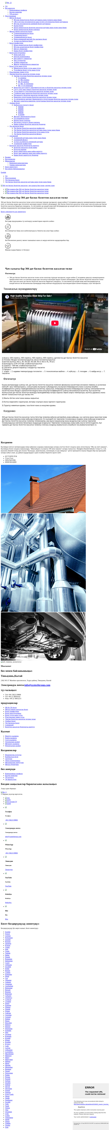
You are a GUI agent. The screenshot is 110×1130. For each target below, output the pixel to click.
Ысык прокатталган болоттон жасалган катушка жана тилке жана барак (40, 27)
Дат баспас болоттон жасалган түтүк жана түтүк (31, 132)
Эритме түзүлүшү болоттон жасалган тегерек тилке (33, 76)
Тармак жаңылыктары (17, 165)
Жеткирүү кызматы (12, 744)
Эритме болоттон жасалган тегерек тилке (24, 74)
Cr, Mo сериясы (23, 80)
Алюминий (13, 136)
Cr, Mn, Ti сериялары (25, 84)
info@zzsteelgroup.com (37, 685)
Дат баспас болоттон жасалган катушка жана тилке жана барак (37, 130)
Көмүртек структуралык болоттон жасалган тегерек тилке (35, 97)
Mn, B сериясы (23, 82)
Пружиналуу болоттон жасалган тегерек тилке (31, 95)
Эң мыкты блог (11, 779)
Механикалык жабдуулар (14, 762)
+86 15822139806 (11, 820)
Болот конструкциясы (17, 53)
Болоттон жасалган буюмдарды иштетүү (24, 145)
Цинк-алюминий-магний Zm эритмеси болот (30, 39)
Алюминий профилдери (23, 144)
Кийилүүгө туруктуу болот (24, 105)
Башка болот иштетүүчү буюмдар (26, 155)
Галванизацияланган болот (24, 33)
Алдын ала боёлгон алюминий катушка (28, 142)
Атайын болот (14, 103)
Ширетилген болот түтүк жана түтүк (27, 68)
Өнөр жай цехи (19, 55)
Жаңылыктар (10, 161)
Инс (6, 919)
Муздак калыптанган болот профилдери (28, 47)
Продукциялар (10, 16)
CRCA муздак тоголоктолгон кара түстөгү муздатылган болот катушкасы (41, 22)
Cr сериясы (22, 78)
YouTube (8, 886)
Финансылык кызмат (13, 746)
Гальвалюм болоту (20, 35)
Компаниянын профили (18, 10)
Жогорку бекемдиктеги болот (24, 116)
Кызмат (8, 157)
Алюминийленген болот (23, 37)
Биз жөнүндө (10, 8)
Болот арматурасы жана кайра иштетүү (28, 151)
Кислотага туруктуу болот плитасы (27, 122)
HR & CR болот (15, 18)
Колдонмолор (10, 159)
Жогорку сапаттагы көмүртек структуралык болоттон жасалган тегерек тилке (42, 101)
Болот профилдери (16, 43)
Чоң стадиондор (20, 60)
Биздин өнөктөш (15, 12)
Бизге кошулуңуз (11, 167)
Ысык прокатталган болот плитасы (27, 29)
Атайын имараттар (21, 62)
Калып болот (18, 26)
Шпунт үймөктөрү (20, 49)
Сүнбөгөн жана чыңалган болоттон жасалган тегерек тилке (36, 93)
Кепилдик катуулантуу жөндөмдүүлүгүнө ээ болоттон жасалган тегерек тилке (42, 87)
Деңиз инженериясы (12, 761)
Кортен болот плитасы (22, 120)
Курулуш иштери (20, 149)
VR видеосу (13, 14)
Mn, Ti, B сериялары (25, 86)
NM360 (20, 107)
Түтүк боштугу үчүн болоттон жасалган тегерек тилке (34, 91)
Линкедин (9, 869)
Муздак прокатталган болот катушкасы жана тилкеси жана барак (38, 20)
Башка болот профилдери (23, 51)
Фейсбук (8, 902)
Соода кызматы (11, 740)
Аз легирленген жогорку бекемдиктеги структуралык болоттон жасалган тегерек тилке (46, 99)
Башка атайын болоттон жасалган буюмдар (29, 124)
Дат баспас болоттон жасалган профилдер (29, 128)
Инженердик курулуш (13, 755)
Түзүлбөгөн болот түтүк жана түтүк (27, 70)
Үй (6, 6)
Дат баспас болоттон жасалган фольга (28, 134)
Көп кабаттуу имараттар (23, 58)
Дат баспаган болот (16, 126)
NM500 (20, 113)
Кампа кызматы (11, 738)
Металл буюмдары (12, 764)
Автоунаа (8, 759)
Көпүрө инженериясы (22, 56)
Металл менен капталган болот (20, 31)
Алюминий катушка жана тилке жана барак (30, 138)
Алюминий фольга (21, 140)
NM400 (20, 109)
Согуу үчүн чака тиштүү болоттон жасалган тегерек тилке (35, 89)
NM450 (20, 111)
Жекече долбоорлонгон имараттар (26, 64)
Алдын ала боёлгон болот (23, 41)
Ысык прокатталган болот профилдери (28, 45)
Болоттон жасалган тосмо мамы (25, 147)
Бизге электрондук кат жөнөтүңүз (13, 212)
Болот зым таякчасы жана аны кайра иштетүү (30, 153)
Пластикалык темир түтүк (19, 72)
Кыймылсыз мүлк (11, 757)
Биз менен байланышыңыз (15, 169)
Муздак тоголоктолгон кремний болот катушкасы (32, 24)
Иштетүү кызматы (12, 736)
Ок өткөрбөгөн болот (21, 118)
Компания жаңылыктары (18, 163)
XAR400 (21, 115)
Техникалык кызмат (12, 742)
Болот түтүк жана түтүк (18, 66)
